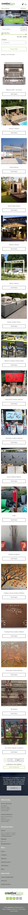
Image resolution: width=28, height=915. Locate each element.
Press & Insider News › (7, 877)
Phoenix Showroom (6, 814)
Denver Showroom (6, 803)
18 (18, 760)
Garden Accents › (6, 862)
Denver (24, 8)
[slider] (1, 34)
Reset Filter (14, 49)
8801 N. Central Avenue (6, 816)
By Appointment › (6, 843)
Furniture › (4, 855)
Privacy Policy (22, 909)
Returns (4, 909)
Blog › (2, 869)
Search (23, 29)
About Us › (4, 880)
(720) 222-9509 (5, 810)
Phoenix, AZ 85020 (5, 819)
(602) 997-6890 (5, 821)
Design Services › (6, 884)
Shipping (9, 909)
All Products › (5, 865)
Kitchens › (4, 858)
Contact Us (14, 909)
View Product (14, 94)
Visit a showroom (14, 767)
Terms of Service (14, 911)
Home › (3, 851)
